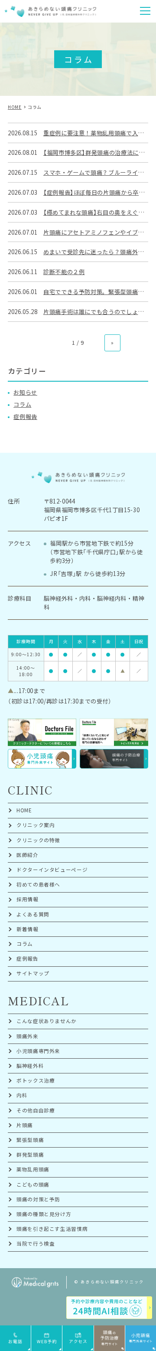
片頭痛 (24, 1125)
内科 (21, 1095)
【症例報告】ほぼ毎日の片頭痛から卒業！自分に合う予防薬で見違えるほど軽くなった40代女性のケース (95, 192)
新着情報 (27, 929)
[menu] (145, 11)
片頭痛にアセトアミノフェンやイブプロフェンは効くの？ (95, 232)
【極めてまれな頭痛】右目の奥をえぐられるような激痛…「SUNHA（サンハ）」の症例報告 (95, 212)
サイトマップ (32, 973)
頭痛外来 (27, 1036)
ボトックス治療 (35, 1080)
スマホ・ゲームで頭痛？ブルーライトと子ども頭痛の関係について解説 (95, 172)
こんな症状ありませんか (46, 1020)
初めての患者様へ (38, 884)
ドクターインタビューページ (52, 869)
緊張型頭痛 (30, 1139)
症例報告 (25, 416)
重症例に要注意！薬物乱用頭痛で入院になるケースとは (95, 133)
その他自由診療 (35, 1110)
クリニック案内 (35, 824)
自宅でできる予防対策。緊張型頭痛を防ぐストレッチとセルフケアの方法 (95, 292)
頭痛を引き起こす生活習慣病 (52, 1228)
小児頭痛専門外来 (38, 1050)
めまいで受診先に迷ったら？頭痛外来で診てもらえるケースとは (95, 252)
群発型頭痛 (30, 1154)
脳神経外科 (30, 1065)
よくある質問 (32, 914)
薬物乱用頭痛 (32, 1169)
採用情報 (27, 899)
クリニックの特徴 (38, 840)
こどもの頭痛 (32, 1184)
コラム (22, 404)
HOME (24, 810)
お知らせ (25, 392)
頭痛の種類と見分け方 (44, 1213)
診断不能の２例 (64, 272)
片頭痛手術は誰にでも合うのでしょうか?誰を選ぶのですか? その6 (95, 311)
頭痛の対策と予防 (38, 1199)
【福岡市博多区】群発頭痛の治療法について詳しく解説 (95, 152)
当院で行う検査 (35, 1243)
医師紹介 (27, 854)
